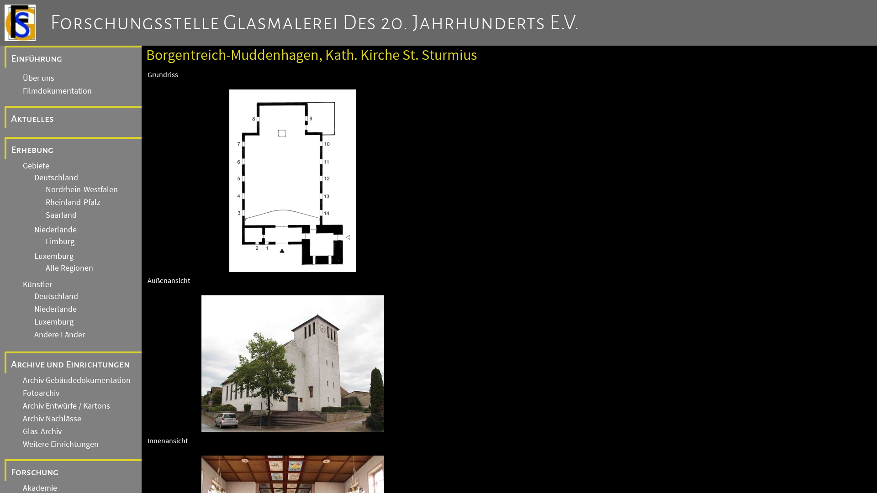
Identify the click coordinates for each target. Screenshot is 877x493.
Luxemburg (54, 256)
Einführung (36, 58)
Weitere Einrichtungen (61, 444)
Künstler (37, 284)
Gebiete (36, 166)
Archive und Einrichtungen (70, 364)
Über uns (38, 78)
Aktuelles (32, 119)
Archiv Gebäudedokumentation (77, 380)
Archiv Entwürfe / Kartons (66, 406)
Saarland (61, 215)
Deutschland (56, 178)
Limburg (60, 241)
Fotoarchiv (41, 393)
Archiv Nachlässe (52, 419)
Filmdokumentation (57, 91)
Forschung (34, 472)
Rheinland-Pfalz (73, 202)
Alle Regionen (69, 268)
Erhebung (32, 150)
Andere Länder (59, 335)
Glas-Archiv (42, 431)
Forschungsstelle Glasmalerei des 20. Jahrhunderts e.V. (315, 23)
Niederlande (55, 230)
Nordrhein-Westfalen (82, 189)
